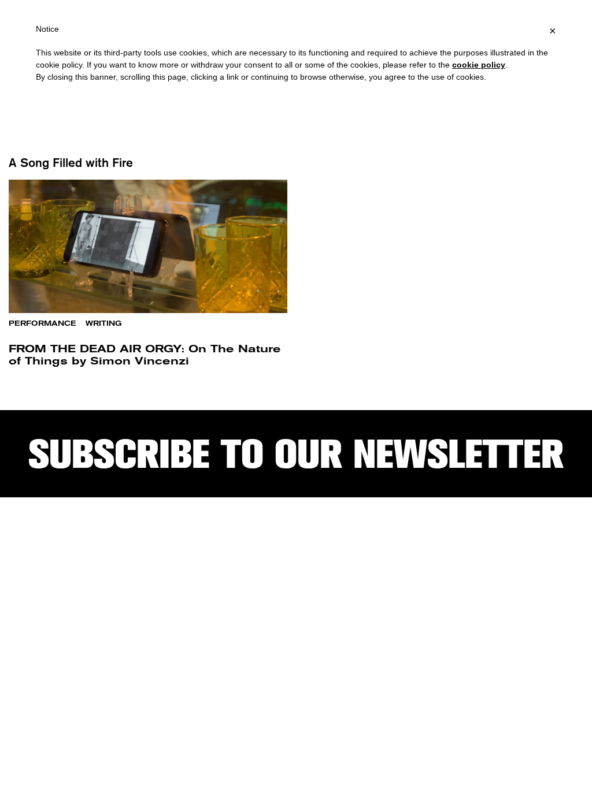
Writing (104, 323)
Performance (42, 323)
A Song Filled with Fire (71, 162)
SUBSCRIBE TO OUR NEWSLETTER (296, 454)
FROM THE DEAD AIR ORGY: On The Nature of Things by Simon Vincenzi (145, 355)
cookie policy (478, 64)
